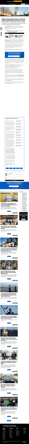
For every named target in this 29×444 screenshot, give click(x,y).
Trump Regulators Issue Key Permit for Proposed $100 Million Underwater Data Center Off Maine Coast (8, 295)
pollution (3, 394)
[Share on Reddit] (1, 35)
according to (8, 80)
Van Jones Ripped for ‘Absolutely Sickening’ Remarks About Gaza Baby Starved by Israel (24, 203)
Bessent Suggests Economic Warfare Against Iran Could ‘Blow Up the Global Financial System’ (8, 272)
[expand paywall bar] (28, 0)
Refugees (11, 65)
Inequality (10, 431)
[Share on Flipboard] (1, 33)
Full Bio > (9, 175)
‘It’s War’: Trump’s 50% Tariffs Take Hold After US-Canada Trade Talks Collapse (25, 210)
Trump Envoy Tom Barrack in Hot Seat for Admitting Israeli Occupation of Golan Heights (9, 362)
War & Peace (4, 439)
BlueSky (24, 430)
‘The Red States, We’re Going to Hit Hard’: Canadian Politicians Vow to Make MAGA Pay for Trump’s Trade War (9, 317)
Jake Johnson (10, 173)
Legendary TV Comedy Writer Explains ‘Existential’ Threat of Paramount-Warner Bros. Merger (9, 339)
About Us (17, 430)
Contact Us (17, 435)
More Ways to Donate (18, 434)
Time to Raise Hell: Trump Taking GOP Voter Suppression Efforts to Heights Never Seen (24, 201)
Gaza (10, 433)
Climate (4, 432)
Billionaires (10, 436)
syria (2, 371)
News (1, 235)
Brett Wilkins (2, 277)
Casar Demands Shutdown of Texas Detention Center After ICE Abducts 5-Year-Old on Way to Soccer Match (25, 199)
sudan (3, 235)
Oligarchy (10, 430)
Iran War (10, 435)
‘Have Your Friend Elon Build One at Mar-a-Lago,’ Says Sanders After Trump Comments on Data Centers (24, 205)
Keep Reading (9, 211)
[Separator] (1, 36)
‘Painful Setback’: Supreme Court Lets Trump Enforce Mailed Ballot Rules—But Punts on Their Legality (9, 205)
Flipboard (24, 431)
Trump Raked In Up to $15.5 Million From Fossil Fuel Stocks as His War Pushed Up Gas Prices (9, 409)
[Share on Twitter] (1, 32)
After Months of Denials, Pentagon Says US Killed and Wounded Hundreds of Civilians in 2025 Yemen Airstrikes (11, 36)
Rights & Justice (4, 438)
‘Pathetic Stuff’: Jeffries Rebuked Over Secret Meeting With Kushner (24, 195)
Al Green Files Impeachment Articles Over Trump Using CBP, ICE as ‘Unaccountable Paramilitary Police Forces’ (9, 250)
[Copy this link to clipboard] (16, 212)
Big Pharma (10, 432)
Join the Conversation (14, 180)
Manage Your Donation (18, 433)
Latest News (4, 431)
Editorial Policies (18, 431)
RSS (23, 433)
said (23, 60)
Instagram (24, 432)
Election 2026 (11, 437)
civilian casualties (7, 40)
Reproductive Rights (11, 434)
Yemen (6, 27)
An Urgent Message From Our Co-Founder (11, 118)
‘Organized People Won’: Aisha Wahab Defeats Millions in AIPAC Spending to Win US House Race (24, 207)
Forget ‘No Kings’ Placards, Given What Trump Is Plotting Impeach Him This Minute (24, 208)
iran (2, 280)
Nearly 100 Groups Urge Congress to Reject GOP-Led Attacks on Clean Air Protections (8, 386)
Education (4, 434)
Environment (4, 435)
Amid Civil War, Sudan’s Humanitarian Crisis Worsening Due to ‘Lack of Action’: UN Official (9, 227)
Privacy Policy (5, 442)
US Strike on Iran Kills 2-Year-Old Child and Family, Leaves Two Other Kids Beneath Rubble (20, 36)
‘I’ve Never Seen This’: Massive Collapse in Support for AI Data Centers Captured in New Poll (24, 197)
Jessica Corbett (2, 232)
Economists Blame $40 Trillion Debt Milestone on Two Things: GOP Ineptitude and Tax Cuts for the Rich (24, 193)
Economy (4, 433)
